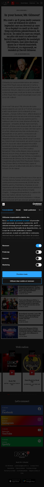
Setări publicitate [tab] (30, 210)
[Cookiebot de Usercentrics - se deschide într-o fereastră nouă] (33, 204)
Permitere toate (22, 274)
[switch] (39, 252)
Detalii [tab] (18, 210)
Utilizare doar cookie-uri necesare (22, 281)
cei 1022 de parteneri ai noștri (18, 220)
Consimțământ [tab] (7, 210)
